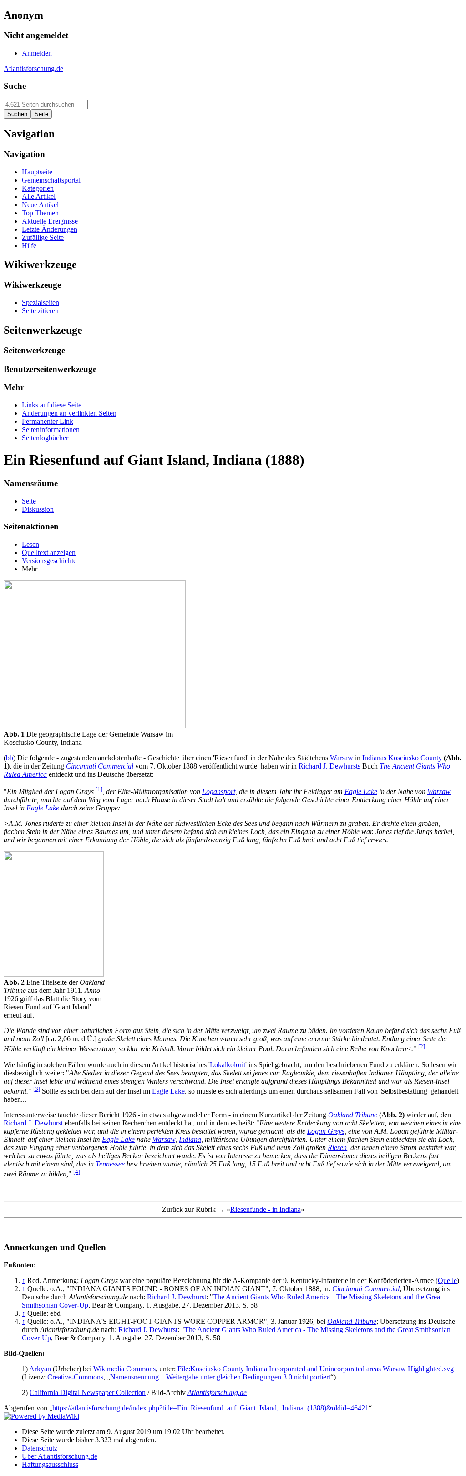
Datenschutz (39, 1448)
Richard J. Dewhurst (33, 1123)
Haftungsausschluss (50, 1464)
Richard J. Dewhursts (329, 766)
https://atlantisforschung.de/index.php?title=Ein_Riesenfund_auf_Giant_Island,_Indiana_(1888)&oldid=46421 (210, 1408)
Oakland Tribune (352, 1115)
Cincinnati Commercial (99, 766)
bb (9, 758)
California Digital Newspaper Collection (88, 1392)
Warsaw (341, 758)
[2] (421, 1046)
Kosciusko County (415, 758)
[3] (36, 1088)
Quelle (447, 1280)
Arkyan (40, 1369)
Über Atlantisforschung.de (59, 1456)
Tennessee (110, 1164)
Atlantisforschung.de (33, 68)
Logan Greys (325, 1131)
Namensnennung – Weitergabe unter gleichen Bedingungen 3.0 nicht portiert (220, 1377)
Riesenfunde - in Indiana (265, 1209)
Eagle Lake (360, 791)
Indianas (374, 758)
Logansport (218, 791)
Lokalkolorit (227, 1065)
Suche (15, 86)
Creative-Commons (75, 1377)
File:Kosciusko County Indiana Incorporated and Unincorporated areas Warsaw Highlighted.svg (315, 1369)
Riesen (337, 1147)
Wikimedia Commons (124, 1369)
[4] (76, 1171)
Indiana (190, 1139)
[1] (99, 789)
